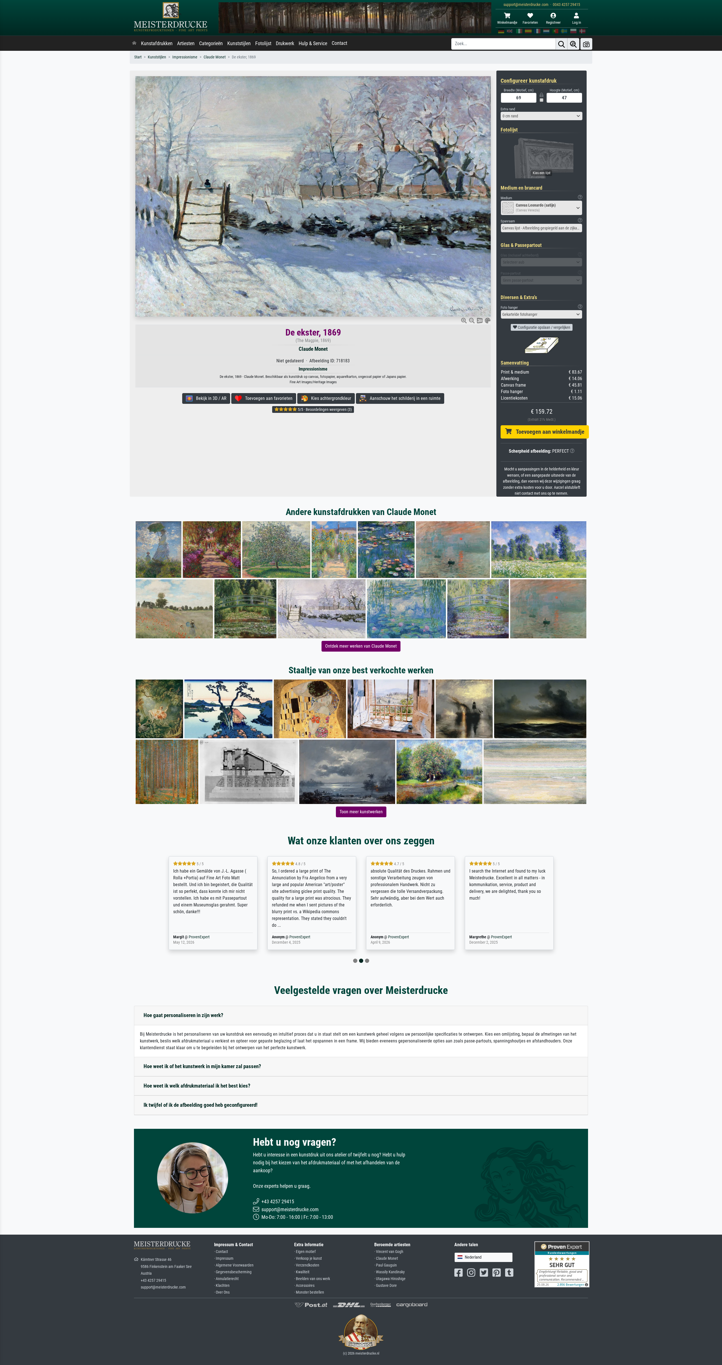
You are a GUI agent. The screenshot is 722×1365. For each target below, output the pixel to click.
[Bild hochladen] (586, 44)
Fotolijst (263, 43)
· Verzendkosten (306, 1265)
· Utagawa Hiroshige (390, 1278)
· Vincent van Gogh (388, 1251)
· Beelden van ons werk (312, 1278)
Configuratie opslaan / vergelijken (543, 327)
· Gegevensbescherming (233, 1272)
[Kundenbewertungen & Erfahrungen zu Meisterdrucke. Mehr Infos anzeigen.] (561, 1264)
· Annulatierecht (226, 1278)
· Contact (221, 1251)
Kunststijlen (239, 43)
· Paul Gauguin (385, 1265)
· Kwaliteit (301, 1272)
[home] (134, 43)
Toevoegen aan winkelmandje (548, 431)
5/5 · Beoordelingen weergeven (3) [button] (324, 409)
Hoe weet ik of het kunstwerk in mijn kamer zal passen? (202, 1066)
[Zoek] (561, 44)
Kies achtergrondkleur (329, 398)
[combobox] (541, 116)
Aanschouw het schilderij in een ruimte (403, 398)
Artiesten (186, 43)
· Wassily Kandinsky (389, 1272)
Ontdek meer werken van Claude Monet (361, 646)
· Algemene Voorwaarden (234, 1265)
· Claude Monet (386, 1258)
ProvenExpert (199, 937)
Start (138, 57)
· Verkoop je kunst (308, 1258)
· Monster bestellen (309, 1292)
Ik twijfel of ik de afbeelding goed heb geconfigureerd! (200, 1105)
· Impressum (224, 1258)
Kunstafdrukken (157, 43)
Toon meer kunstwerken (361, 811)
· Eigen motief (305, 1251)
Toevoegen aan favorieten (267, 398)
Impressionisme (184, 57)
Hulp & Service (313, 43)
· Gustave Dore (385, 1285)
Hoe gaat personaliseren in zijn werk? (183, 1015)
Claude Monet (215, 57)
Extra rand (508, 109)
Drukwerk (285, 43)
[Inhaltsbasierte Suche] (573, 44)
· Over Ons (222, 1292)
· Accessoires (304, 1285)
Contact (339, 43)
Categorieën (211, 43)
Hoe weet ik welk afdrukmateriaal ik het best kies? (197, 1086)
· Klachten (222, 1285)
